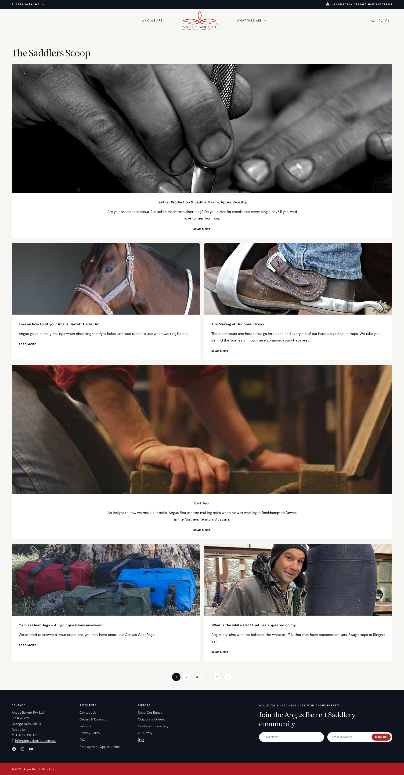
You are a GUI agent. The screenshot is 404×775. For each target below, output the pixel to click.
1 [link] (176, 677)
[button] (251, 20)
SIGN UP (381, 736)
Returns (85, 726)
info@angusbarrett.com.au (35, 740)
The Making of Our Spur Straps (237, 324)
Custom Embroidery (153, 726)
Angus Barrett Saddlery (38, 769)
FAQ (82, 740)
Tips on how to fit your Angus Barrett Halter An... (60, 324)
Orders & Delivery (92, 719)
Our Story (145, 733)
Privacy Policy (89, 733)
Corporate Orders (151, 719)
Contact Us (87, 712)
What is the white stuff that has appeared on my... (254, 625)
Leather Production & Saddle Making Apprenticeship (202, 202)
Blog (141, 740)
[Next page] (228, 677)
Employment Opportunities (99, 747)
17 (217, 677)
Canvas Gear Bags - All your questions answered (61, 625)
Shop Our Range (150, 712)
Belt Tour (202, 503)
